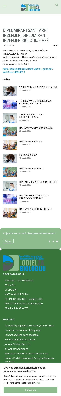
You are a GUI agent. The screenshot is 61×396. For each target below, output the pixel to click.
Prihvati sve (30, 390)
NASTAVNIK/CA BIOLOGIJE (31, 168)
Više (38, 383)
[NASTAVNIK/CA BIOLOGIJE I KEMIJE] (10, 213)
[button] (4, 6)
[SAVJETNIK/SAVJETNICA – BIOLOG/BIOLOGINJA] (10, 118)
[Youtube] (57, 241)
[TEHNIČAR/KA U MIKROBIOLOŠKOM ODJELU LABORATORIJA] (10, 104)
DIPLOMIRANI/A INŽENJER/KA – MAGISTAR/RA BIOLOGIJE (34, 197)
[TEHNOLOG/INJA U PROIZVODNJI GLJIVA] (10, 91)
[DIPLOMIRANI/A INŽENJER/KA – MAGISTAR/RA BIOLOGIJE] (10, 199)
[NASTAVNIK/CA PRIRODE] (10, 145)
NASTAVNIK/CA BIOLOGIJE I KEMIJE (35, 209)
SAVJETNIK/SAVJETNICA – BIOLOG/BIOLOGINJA (31, 115)
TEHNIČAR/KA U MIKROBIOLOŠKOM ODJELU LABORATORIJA (35, 102)
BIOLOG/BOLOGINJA (28, 155)
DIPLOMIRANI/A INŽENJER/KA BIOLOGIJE (38, 182)
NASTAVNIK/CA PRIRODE (30, 141)
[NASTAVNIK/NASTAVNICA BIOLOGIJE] (10, 131)
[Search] (57, 5)
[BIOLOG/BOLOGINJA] (10, 158)
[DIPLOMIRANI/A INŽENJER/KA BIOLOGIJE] (10, 186)
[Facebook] (49, 241)
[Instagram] (53, 241)
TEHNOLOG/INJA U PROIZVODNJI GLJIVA (38, 87)
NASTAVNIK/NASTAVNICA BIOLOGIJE (36, 128)
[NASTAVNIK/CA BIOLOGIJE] (10, 172)
